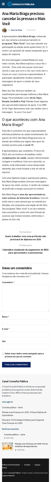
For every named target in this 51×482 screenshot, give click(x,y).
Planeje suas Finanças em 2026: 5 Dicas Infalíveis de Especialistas (31, 445)
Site (4, 341)
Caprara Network (8, 476)
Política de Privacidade (11, 465)
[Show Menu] (3, 4)
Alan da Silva (16, 30)
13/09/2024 (30, 30)
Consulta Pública (14, 473)
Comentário (8, 282)
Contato (27, 465)
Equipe (37, 465)
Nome (5, 316)
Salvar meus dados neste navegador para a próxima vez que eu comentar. (24, 355)
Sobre (4, 468)
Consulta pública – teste (12, 407)
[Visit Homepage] (21, 4)
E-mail (6, 329)
